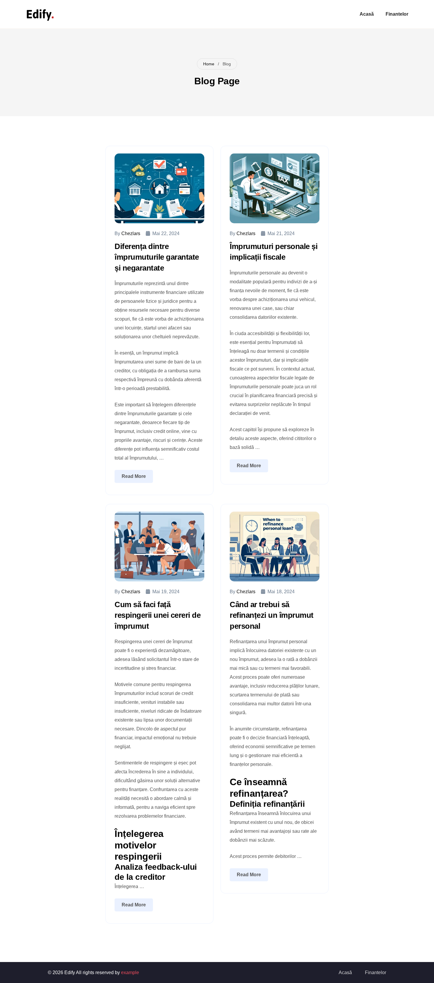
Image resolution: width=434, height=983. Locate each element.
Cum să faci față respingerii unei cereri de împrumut (157, 615)
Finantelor (397, 14)
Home (208, 64)
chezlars (130, 233)
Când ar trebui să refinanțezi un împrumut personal (272, 615)
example (130, 972)
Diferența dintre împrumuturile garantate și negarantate (157, 257)
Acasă (367, 14)
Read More (134, 476)
